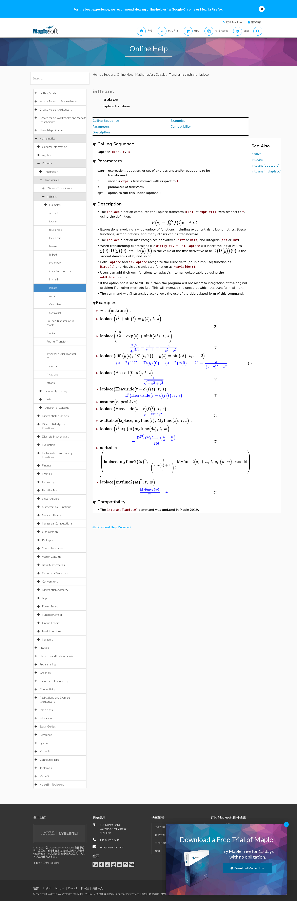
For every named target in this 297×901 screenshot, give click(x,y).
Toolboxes (46, 768)
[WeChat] (131, 864)
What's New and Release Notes (59, 101)
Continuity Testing (55, 391)
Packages (47, 540)
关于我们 (39, 817)
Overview (55, 304)
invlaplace (55, 262)
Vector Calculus (51, 556)
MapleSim (45, 776)
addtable (54, 213)
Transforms (51, 180)
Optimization (50, 531)
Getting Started (49, 93)
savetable (55, 312)
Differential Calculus (56, 407)
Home (97, 74)
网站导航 (154, 894)
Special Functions (52, 548)
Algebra (46, 155)
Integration (51, 171)
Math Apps (46, 710)
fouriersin (55, 238)
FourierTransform (58, 341)
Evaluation (48, 444)
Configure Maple (50, 759)
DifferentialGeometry (55, 589)
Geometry (48, 482)
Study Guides (48, 726)
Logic (45, 598)
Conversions (50, 581)
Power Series (50, 606)
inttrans (52, 196)
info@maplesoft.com (112, 847)
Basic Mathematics (53, 565)
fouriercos (55, 229)
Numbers (47, 639)
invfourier (53, 366)
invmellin (54, 279)
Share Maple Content (52, 130)
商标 (144, 894)
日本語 (85, 888)
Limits (48, 399)
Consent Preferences (127, 894)
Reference (46, 734)
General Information (54, 146)
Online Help (125, 74)
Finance (47, 465)
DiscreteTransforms (59, 188)
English (47, 888)
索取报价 (256, 22)
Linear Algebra (50, 498)
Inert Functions (51, 631)
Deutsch (73, 888)
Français (60, 888)
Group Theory (51, 623)
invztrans (52, 374)
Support (109, 74)
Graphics (45, 672)
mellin (52, 296)
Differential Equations (55, 416)
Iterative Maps (51, 490)
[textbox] (174, 222)
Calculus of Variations (55, 573)
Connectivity (47, 689)
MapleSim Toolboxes (52, 784)
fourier (53, 221)
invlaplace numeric (60, 271)
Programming (48, 664)
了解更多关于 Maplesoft (46, 862)
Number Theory (52, 515)
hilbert (53, 254)
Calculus (47, 163)
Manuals (45, 751)
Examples (55, 204)
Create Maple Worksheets (56, 109)
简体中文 (97, 888)
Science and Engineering (54, 681)
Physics (44, 647)
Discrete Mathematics (55, 436)
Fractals (47, 473)
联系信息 (99, 817)
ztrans (51, 382)
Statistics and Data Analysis (56, 656)
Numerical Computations (57, 523)
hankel (53, 246)
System (44, 743)
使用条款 (101, 894)
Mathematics (47, 138)
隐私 (111, 894)
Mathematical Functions (56, 507)
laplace (53, 287)
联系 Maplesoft (234, 22)
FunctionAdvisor (52, 614)
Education (46, 718)
